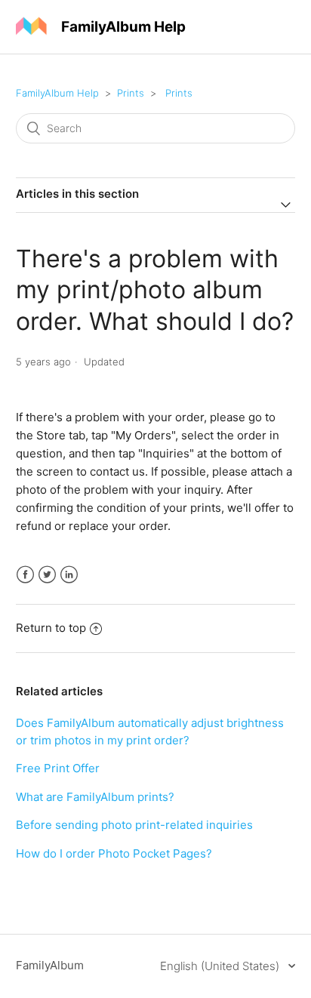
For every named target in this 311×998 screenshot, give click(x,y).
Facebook (25, 574)
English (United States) (221, 966)
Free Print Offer (58, 768)
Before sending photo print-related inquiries (134, 825)
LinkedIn (69, 574)
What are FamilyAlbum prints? (95, 797)
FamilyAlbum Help (57, 93)
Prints (130, 93)
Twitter (47, 574)
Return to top (51, 628)
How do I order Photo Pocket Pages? (114, 853)
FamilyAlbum (50, 965)
